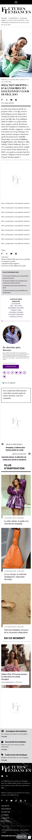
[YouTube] (11, 800)
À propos (5, 818)
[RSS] (25, 800)
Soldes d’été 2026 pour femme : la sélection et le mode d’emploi (14, 676)
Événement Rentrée (16, 308)
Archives (5, 806)
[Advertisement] (16, 180)
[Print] (16, 100)
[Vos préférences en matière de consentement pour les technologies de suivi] (29, 837)
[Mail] (21, 800)
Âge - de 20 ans (16, 305)
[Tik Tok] (16, 800)
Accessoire (16, 303)
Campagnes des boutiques (16, 731)
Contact (5, 821)
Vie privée (5, 812)
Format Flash (16, 310)
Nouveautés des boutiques (15, 742)
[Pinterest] (2, 800)
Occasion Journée (16, 312)
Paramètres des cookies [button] (12, 836)
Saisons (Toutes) (16, 316)
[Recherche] (7, 776)
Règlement (6, 809)
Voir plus (4, 736)
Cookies (4, 815)
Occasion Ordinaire (16, 314)
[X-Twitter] (7, 800)
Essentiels (9, 682)
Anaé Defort (9, 103)
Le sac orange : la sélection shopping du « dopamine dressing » (15, 576)
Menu (16, 2)
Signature (16, 301)
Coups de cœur (16, 299)
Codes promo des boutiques (16, 755)
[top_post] (16, 666)
